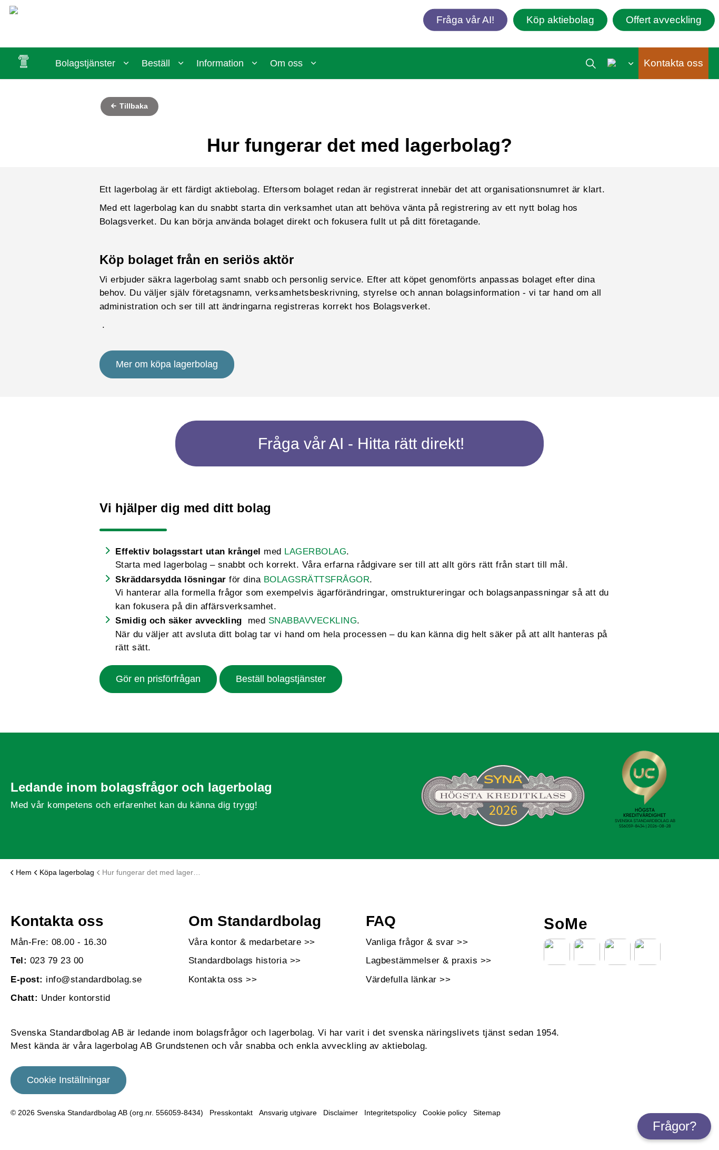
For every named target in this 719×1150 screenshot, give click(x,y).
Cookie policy (445, 1112)
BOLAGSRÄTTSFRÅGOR (317, 579)
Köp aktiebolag (560, 19)
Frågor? (674, 1126)
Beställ (156, 63)
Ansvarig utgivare (288, 1112)
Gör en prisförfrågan (158, 679)
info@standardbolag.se (94, 979)
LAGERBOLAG (315, 552)
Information (220, 63)
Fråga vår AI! (465, 19)
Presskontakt (231, 1112)
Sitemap (487, 1112)
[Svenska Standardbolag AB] (70, 12)
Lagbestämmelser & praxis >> (429, 961)
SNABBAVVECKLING (312, 621)
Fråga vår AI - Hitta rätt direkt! (361, 443)
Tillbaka (132, 106)
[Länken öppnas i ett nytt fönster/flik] (557, 952)
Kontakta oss (673, 63)
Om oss (286, 63)
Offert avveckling (664, 19)
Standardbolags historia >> (244, 961)
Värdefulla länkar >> (408, 979)
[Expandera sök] (591, 63)
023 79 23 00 (57, 961)
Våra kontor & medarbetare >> (251, 942)
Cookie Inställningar (68, 1080)
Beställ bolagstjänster (281, 679)
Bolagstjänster (85, 63)
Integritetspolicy (390, 1112)
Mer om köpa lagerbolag (167, 364)
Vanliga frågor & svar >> (417, 942)
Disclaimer (340, 1112)
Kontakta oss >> (222, 979)
